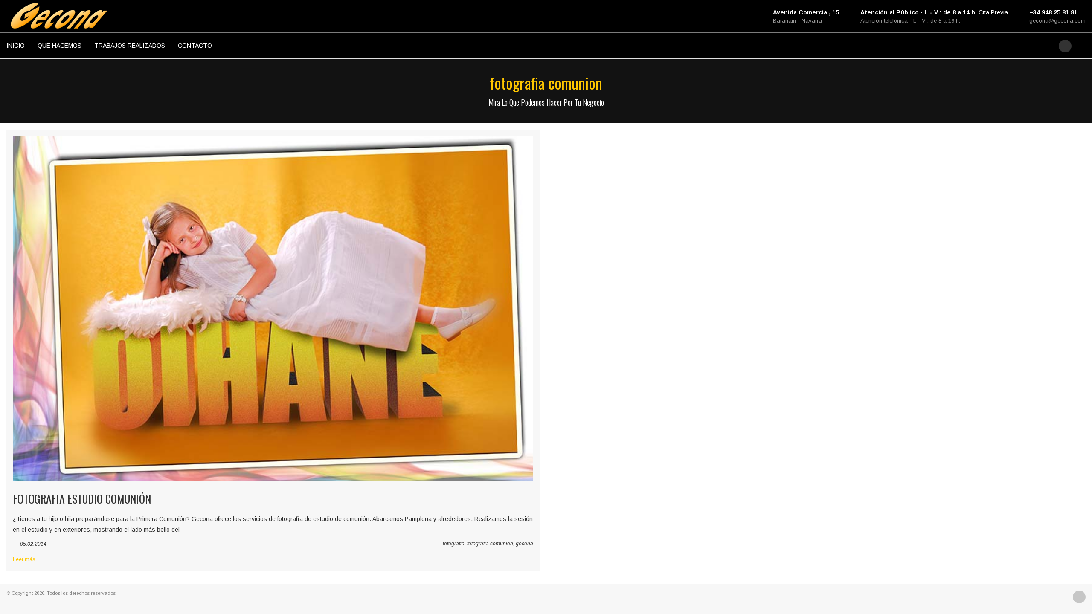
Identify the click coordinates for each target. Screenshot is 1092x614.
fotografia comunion (490, 544)
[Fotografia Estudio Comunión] (273, 308)
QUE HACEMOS (59, 45)
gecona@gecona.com (1057, 20)
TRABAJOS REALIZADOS (129, 45)
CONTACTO (195, 45)
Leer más (24, 559)
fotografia (454, 544)
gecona (524, 544)
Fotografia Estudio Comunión (82, 498)
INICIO (15, 45)
